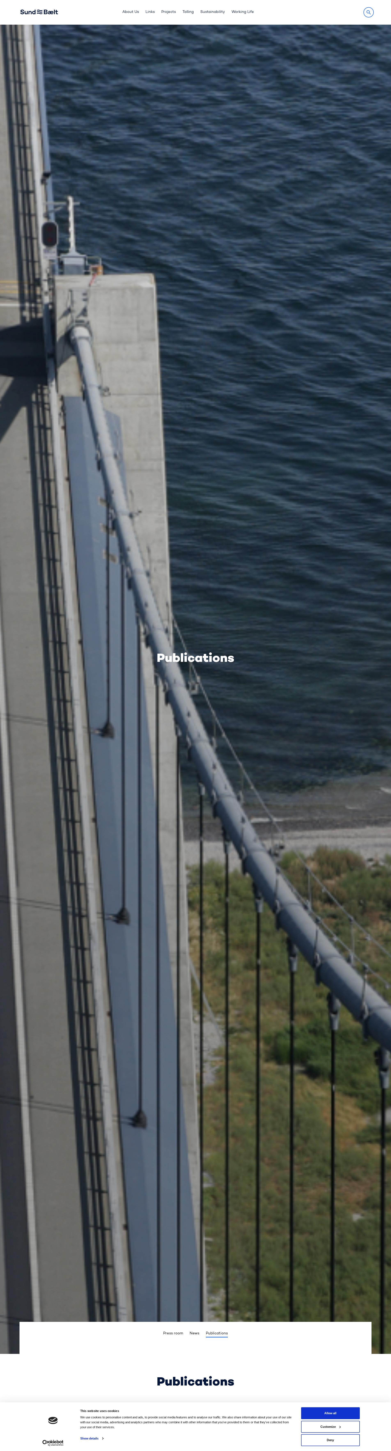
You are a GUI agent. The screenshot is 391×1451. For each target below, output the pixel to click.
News (194, 1333)
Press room (173, 1333)
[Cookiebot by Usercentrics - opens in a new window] (53, 1443)
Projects (168, 12)
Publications (217, 1333)
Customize (328, 1426)
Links (150, 12)
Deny (330, 1440)
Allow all (330, 1413)
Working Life (243, 12)
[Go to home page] (42, 12)
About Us (130, 12)
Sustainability (212, 12)
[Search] (368, 12)
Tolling (188, 12)
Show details (89, 1438)
